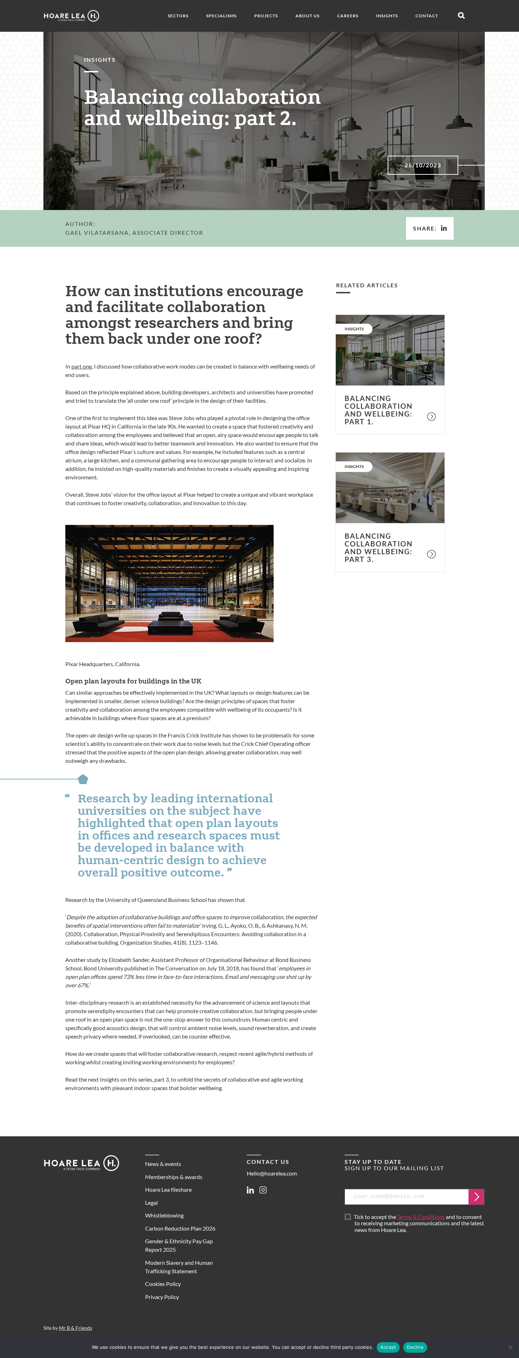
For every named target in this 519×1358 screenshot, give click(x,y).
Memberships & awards (173, 1176)
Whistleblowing (164, 1215)
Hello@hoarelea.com (272, 1173)
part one (81, 366)
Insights (387, 15)
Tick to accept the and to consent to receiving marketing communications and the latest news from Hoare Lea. (419, 1223)
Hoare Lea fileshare (168, 1189)
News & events (163, 1163)
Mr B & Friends (75, 1328)
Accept (388, 1347)
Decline (415, 1347)
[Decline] (510, 1347)
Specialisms (221, 15)
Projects (266, 15)
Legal (151, 1202)
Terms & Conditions (421, 1216)
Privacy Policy (162, 1296)
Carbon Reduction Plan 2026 (180, 1228)
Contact (427, 15)
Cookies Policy (163, 1283)
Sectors (178, 15)
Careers (347, 15)
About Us (308, 15)
